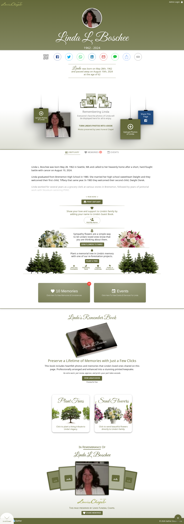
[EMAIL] (103, 57)
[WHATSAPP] (80, 57)
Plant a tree (92, 261)
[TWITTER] (69, 57)
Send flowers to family (92, 244)
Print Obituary (93, 202)
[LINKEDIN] (92, 57)
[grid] (92, 118)
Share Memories (93, 513)
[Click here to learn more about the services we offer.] (92, 501)
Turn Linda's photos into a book (96, 126)
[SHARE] (126, 57)
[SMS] (115, 57)
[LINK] (138, 57)
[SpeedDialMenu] (177, 517)
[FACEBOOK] (57, 57)
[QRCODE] (46, 57)
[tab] (72, 152)
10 (89, 284)
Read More (92, 197)
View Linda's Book (92, 378)
